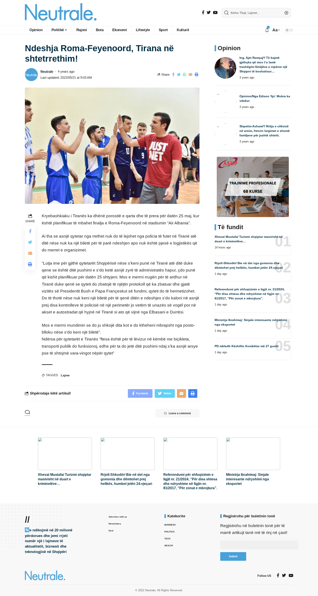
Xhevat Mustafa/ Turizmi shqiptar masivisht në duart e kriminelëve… (64, 479)
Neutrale (46, 71)
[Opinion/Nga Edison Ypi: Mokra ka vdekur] (225, 101)
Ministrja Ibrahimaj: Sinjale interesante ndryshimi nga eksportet (247, 479)
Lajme (65, 375)
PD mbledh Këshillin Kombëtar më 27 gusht (247, 346)
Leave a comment (180, 413)
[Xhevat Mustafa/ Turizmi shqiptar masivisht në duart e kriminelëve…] (65, 454)
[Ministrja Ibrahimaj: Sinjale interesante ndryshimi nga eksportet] (253, 454)
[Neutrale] (60, 12)
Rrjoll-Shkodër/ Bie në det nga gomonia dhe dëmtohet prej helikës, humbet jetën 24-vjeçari (126, 479)
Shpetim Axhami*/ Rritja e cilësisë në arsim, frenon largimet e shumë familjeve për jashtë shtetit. (264, 131)
